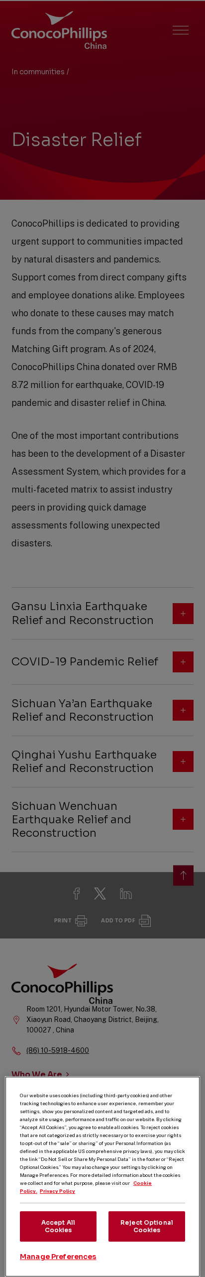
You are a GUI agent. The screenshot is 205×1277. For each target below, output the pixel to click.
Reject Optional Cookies (146, 1226)
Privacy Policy (57, 1191)
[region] (102, 1176)
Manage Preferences (58, 1256)
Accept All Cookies (58, 1226)
